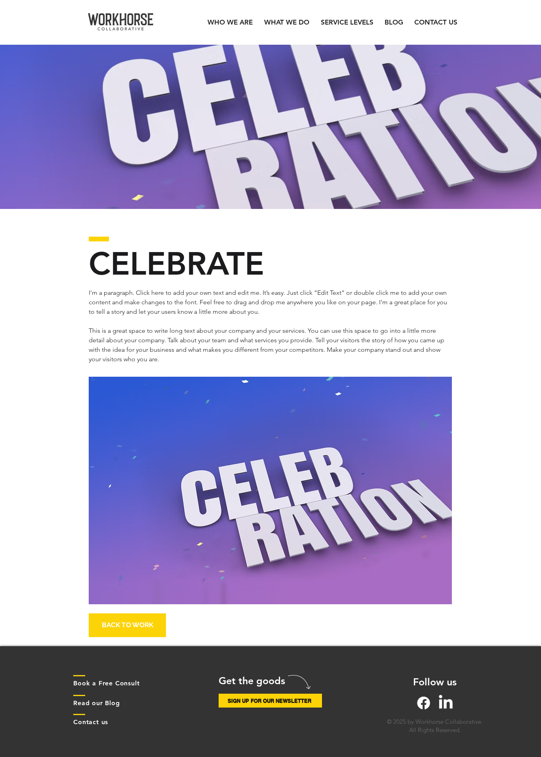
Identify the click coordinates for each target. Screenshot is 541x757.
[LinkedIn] (445, 702)
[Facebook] (423, 702)
